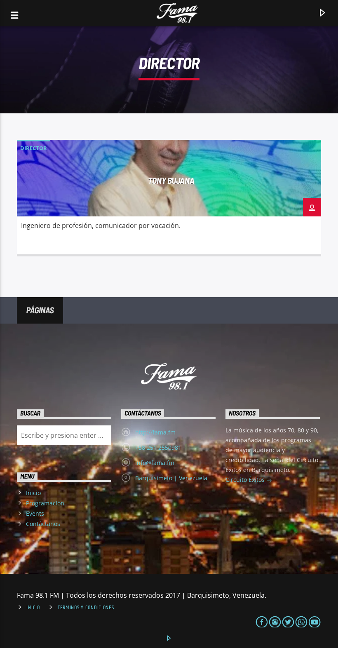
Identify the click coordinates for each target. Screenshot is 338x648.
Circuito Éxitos (245, 480)
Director (33, 148)
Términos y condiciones (86, 607)
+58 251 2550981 (158, 447)
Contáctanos (43, 524)
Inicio (33, 493)
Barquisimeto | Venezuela (171, 478)
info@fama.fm (154, 463)
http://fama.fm (155, 432)
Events (35, 513)
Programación (45, 503)
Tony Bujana (171, 180)
